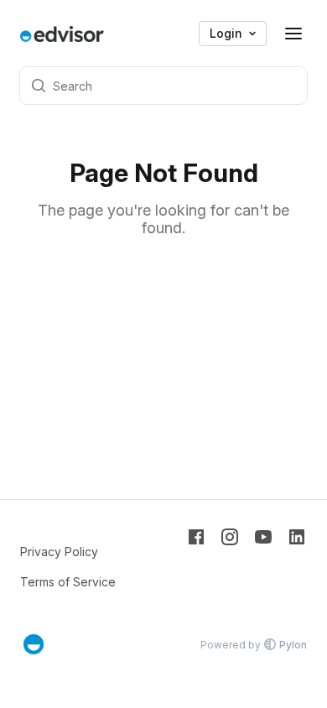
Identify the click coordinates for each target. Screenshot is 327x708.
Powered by (253, 644)
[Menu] (293, 33)
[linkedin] (297, 565)
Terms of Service (68, 582)
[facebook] (196, 565)
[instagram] (230, 565)
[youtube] (263, 565)
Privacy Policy (59, 551)
